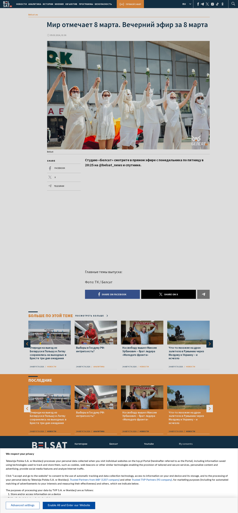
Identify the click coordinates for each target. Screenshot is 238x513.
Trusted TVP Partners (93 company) (152, 480)
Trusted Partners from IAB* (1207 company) (94, 480)
